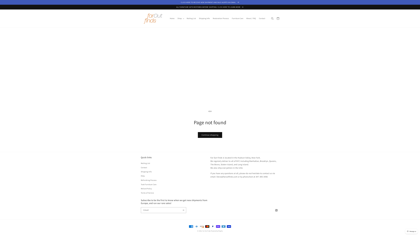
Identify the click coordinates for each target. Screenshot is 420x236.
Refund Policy (146, 188)
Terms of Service (147, 193)
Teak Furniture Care (149, 184)
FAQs (143, 176)
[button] (180, 18)
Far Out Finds (206, 231)
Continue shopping (210, 135)
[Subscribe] (183, 210)
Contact (144, 167)
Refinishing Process (149, 180)
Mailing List (145, 163)
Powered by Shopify (217, 231)
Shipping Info (146, 172)
